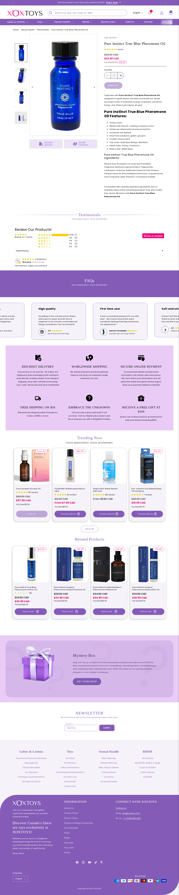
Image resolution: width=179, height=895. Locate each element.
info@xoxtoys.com (131, 813)
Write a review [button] (153, 236)
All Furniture (147, 758)
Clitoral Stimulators (70, 767)
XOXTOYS (98, 888)
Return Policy (71, 818)
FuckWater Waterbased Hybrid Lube (70, 490)
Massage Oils (31, 763)
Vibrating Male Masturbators (70, 772)
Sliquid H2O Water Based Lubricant (105, 490)
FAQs (66, 832)
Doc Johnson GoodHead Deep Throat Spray (146, 490)
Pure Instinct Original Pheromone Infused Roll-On (146, 588)
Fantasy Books (109, 772)
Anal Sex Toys (70, 777)
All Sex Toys (70, 786)
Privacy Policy (71, 813)
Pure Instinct (110, 38)
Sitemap (68, 842)
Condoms (109, 777)
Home (15, 29)
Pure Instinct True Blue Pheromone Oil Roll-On (26, 588)
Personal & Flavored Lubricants (31, 758)
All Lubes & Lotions (31, 781)
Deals (67, 852)
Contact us (121, 808)
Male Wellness (109, 758)
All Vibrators (70, 763)
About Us (69, 808)
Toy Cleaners (31, 772)
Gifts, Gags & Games (109, 767)
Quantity (108, 70)
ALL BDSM (147, 777)
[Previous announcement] (13, 2)
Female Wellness (109, 763)
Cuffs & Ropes (148, 772)
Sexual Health (27, 29)
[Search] (51, 13)
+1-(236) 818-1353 (132, 818)
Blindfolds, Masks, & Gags (147, 763)
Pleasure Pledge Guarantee (78, 823)
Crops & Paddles (147, 767)
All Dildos (70, 758)
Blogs (67, 837)
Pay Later (69, 847)
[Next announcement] (165, 2)
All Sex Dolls (70, 781)
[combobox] (87, 13)
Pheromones (43, 29)
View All (89, 528)
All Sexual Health (109, 781)
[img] (28, 259)
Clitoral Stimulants (31, 767)
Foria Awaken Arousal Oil (28, 489)
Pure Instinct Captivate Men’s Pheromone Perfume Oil (107, 588)
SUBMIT (106, 727)
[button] (171, 13)
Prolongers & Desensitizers (31, 777)
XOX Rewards (71, 828)
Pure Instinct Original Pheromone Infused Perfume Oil (69, 588)
